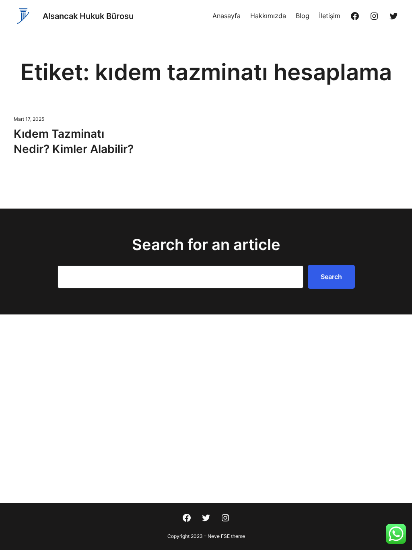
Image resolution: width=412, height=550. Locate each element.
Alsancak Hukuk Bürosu (88, 16)
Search (331, 277)
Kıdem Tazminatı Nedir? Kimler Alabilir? (74, 141)
